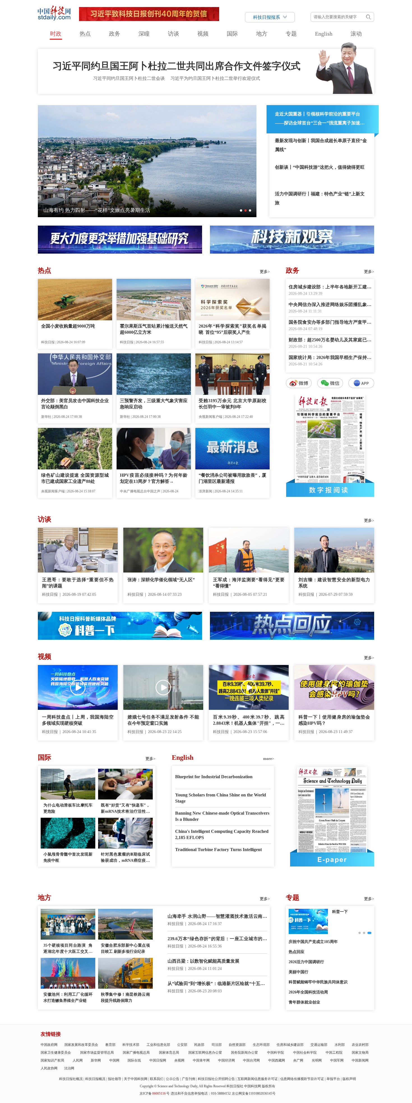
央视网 (179, 1060)
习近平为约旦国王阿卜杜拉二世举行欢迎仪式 (215, 78)
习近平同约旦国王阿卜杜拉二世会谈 (129, 78)
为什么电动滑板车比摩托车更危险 (67, 808)
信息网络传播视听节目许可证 (302, 1079)
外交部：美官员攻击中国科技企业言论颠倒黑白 (75, 403)
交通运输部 (319, 1045)
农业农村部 (360, 1045)
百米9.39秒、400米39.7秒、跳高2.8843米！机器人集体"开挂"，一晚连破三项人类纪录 (248, 720)
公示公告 (172, 1079)
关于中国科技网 (135, 1079)
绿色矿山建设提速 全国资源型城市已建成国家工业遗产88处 (75, 478)
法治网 (69, 1068)
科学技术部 (130, 1045)
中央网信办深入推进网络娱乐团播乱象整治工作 (330, 305)
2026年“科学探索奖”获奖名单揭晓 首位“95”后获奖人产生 (232, 329)
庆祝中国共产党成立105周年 (313, 942)
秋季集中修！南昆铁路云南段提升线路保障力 (125, 997)
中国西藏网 (276, 1060)
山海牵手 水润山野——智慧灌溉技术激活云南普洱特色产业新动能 (217, 917)
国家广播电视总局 (136, 1053)
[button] (241, 210)
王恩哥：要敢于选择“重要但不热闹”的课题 (78, 582)
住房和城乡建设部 (290, 1045)
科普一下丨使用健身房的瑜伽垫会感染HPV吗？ (334, 720)
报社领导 (114, 1079)
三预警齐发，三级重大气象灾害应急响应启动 (154, 403)
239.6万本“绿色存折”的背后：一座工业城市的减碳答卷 (217, 939)
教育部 (110, 1045)
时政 (55, 34)
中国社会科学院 (305, 1053)
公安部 (182, 1045)
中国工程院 (334, 1053)
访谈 (173, 34)
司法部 (217, 1045)
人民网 (78, 1060)
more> (268, 759)
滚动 (356, 34)
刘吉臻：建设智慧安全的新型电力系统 (334, 582)
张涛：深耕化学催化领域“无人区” (161, 579)
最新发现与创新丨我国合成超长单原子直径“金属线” (321, 145)
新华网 (96, 1060)
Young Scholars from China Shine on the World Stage (220, 798)
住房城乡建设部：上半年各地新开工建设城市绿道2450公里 (330, 287)
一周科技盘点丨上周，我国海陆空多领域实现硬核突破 (78, 720)
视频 (203, 34)
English (323, 34)
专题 (291, 34)
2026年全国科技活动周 (308, 992)
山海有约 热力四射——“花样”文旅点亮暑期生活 (96, 210)
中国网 (114, 1060)
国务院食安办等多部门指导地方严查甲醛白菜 (330, 323)
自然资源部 (237, 1045)
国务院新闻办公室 (244, 1053)
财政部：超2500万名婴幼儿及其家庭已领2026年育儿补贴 (330, 340)
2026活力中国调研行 (306, 962)
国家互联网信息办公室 (205, 1053)
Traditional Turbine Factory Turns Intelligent (218, 849)
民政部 (199, 1045)
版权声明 (349, 1079)
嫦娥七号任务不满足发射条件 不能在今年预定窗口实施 (163, 720)
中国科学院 (275, 1053)
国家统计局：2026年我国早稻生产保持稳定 (330, 358)
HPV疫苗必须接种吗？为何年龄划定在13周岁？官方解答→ (154, 478)
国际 (232, 34)
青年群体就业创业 (304, 1002)
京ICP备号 (155, 1093)
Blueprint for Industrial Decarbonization (214, 776)
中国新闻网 (360, 1060)
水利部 (340, 1045)
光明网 (317, 1060)
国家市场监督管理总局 (97, 1053)
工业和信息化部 (158, 1045)
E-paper (332, 859)
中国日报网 (157, 1060)
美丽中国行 (298, 972)
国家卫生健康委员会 (56, 1053)
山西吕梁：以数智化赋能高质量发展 (203, 961)
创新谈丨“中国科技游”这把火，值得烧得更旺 (320, 167)
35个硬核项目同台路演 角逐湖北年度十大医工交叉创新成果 (67, 949)
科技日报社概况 (71, 1079)
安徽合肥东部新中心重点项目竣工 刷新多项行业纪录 (125, 948)
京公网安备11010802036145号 (254, 1093)
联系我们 (156, 1079)
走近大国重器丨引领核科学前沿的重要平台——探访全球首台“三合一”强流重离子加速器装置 (320, 120)
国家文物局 (360, 1053)
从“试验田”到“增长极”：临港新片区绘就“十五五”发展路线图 (217, 984)
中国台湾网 (251, 1060)
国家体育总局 (169, 1053)
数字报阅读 (330, 490)
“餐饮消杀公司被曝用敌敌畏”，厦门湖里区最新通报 (232, 478)
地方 (261, 34)
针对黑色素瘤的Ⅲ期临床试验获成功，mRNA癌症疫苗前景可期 (125, 858)
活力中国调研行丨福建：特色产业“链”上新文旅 (320, 198)
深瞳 (144, 34)
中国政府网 (49, 1045)
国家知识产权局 (52, 1060)
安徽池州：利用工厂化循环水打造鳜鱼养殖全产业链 (67, 997)
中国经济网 (226, 1060)
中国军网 (337, 1060)
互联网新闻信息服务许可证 (257, 1079)
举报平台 (333, 1079)
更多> (265, 272)
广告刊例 (188, 1079)
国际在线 (134, 1060)
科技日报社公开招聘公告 (216, 1079)
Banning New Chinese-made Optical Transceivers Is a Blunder (222, 816)
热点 (85, 34)
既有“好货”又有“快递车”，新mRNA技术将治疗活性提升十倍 (125, 809)
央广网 (298, 1060)
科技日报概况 (95, 1079)
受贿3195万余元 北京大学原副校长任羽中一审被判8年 (232, 403)
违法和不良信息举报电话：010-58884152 (201, 1093)
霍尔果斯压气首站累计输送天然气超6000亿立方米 (154, 329)
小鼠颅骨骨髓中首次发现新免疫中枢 (67, 857)
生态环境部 (261, 1045)
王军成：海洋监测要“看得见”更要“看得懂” (248, 582)
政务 (114, 34)
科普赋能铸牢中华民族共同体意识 (318, 982)
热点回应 (296, 952)
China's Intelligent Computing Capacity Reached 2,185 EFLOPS (222, 834)
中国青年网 (201, 1060)
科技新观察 (342, 912)
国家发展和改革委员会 (81, 1045)
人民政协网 (49, 1068)
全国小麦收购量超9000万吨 (68, 326)
